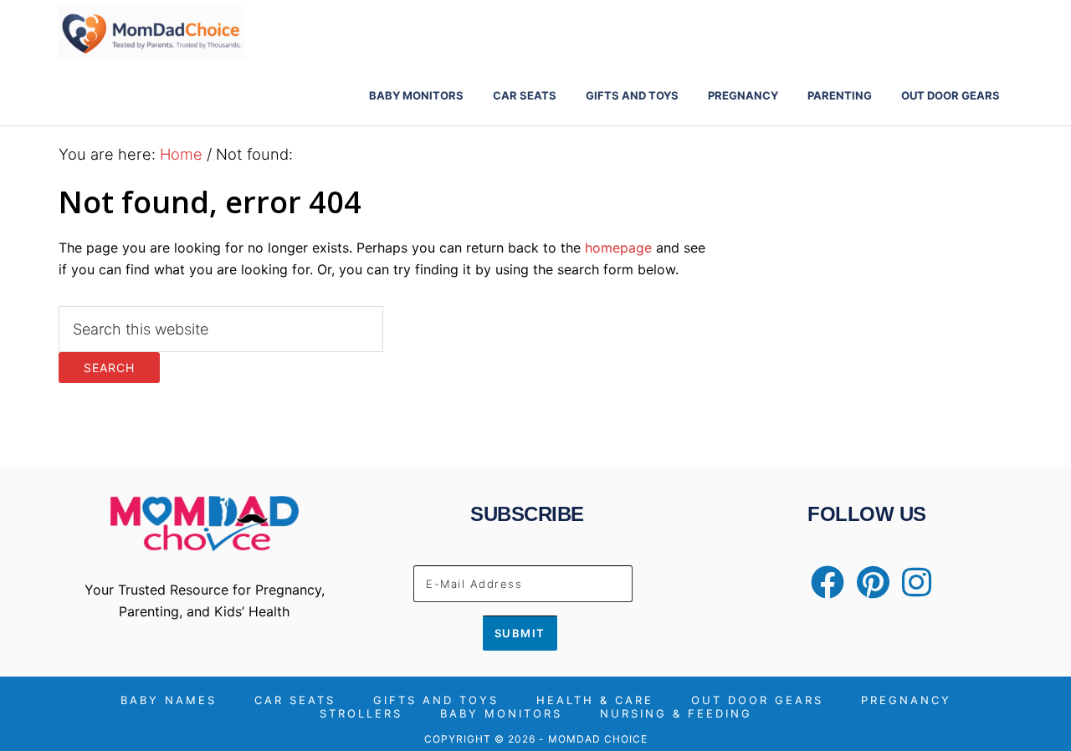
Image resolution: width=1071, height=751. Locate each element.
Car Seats (295, 700)
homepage (618, 247)
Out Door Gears (757, 700)
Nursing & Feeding (676, 713)
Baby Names (168, 700)
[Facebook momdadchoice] (823, 589)
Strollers (361, 713)
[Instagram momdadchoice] (912, 589)
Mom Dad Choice (209, 32)
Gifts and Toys (436, 700)
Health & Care (594, 700)
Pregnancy (906, 700)
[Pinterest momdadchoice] (868, 589)
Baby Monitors (501, 713)
